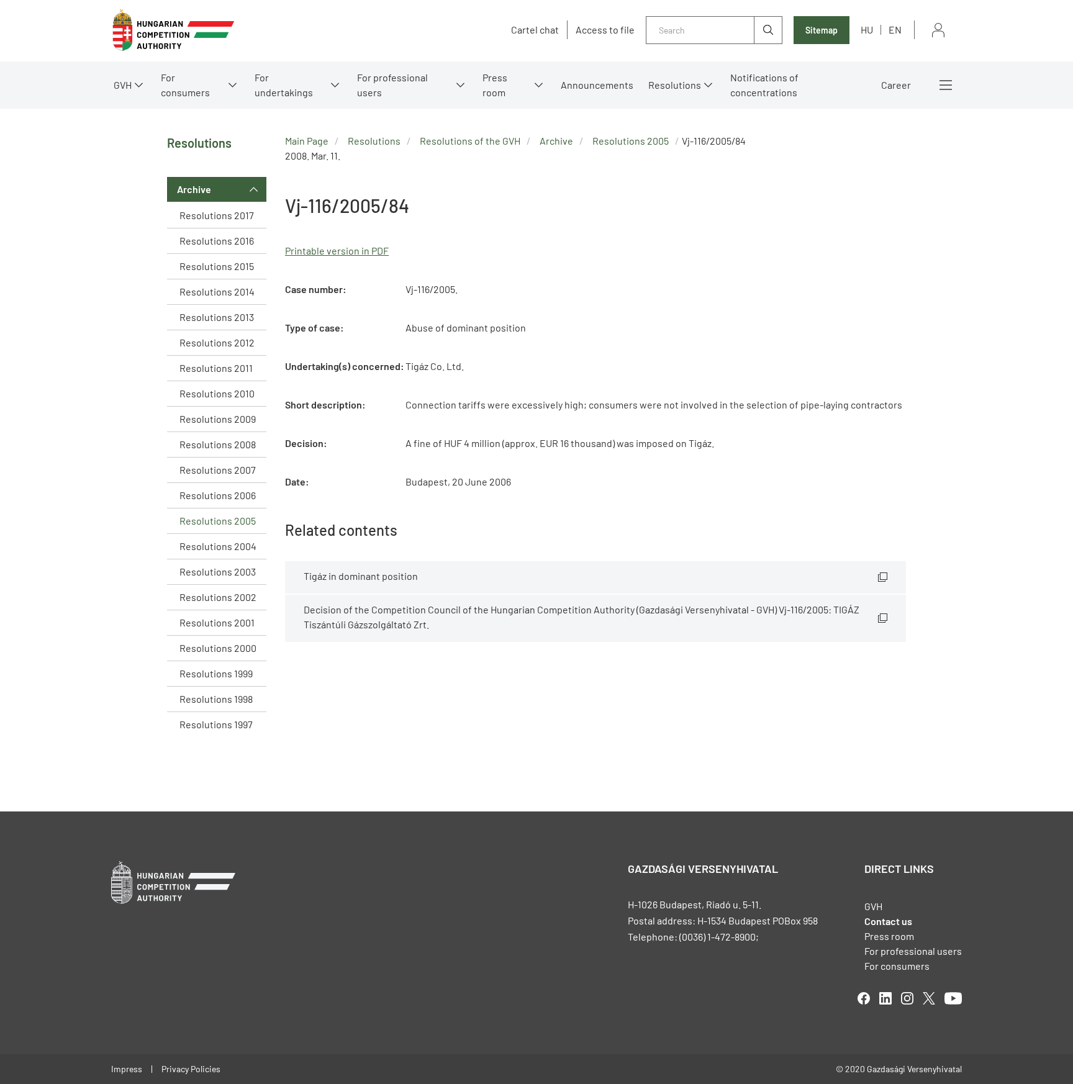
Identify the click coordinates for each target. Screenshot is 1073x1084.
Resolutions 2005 (217, 520)
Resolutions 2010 (217, 393)
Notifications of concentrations (764, 84)
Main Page (306, 141)
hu (867, 29)
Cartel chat (535, 30)
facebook (864, 998)
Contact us (888, 921)
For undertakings (284, 84)
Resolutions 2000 (217, 648)
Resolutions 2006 (217, 495)
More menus (946, 85)
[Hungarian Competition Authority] (173, 30)
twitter (929, 998)
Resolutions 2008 (217, 444)
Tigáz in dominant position (361, 576)
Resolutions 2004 (217, 546)
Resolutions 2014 (217, 291)
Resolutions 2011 (216, 368)
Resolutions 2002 (217, 597)
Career (896, 85)
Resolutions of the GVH (470, 141)
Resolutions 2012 (217, 342)
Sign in (938, 30)
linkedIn (885, 998)
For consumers (897, 966)
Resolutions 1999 (216, 673)
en (895, 29)
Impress (126, 1069)
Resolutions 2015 (216, 266)
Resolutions (674, 85)
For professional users (392, 84)
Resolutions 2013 (216, 317)
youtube (953, 998)
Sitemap (821, 30)
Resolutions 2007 (217, 470)
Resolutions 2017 (216, 215)
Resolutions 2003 (217, 571)
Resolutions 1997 (216, 724)
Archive (194, 189)
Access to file (605, 30)
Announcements (597, 85)
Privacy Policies (190, 1069)
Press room (494, 84)
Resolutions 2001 (217, 622)
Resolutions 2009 (217, 419)
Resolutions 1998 (216, 699)
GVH (123, 85)
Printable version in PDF (337, 250)
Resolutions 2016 (216, 240)
